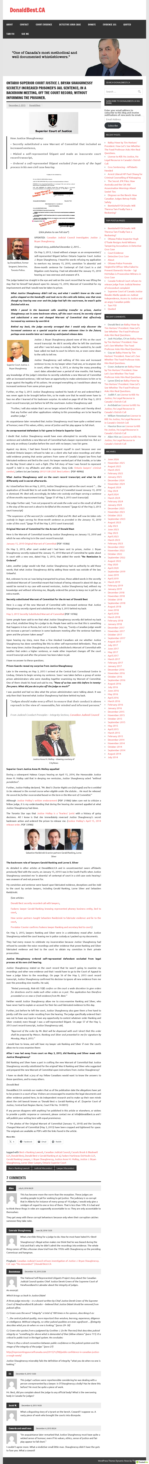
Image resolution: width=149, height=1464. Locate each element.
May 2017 (113, 652)
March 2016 (114, 701)
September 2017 (116, 637)
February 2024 (115, 501)
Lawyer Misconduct (65, 1168)
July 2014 (113, 757)
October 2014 (115, 746)
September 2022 (116, 557)
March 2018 (114, 616)
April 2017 (113, 655)
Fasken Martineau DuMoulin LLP (78, 1155)
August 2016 (114, 683)
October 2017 (115, 634)
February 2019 (115, 585)
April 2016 (113, 697)
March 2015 (114, 732)
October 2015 (115, 718)
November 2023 (116, 511)
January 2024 (115, 504)
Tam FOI (10, 33)
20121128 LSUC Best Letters (55, 471)
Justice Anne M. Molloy (67, 1159)
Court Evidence (44, 24)
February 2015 (115, 736)
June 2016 (113, 690)
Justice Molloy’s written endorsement (37, 800)
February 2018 (115, 620)
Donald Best (34, 105)
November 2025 (116, 462)
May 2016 (113, 694)
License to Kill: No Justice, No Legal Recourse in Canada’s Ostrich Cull (122, 160)
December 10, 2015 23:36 (35, 1271)
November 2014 (116, 743)
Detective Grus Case (70, 24)
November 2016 (116, 673)
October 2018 (115, 599)
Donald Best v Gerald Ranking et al (43, 1155)
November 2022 (116, 550)
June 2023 (113, 529)
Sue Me (25, 33)
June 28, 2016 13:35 (44, 1230)
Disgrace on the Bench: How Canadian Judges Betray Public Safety (120, 198)
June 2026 (113, 459)
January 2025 (115, 476)
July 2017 (113, 644)
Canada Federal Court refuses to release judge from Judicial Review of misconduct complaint (122, 284)
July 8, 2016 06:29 (25, 1188)
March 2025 (114, 469)
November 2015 (116, 715)
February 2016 (115, 704)
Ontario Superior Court (54, 1162)
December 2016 (116, 669)
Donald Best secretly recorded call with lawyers (35, 903)
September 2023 (116, 518)
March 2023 (114, 539)
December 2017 (116, 627)
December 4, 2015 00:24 (46, 1428)
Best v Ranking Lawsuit (31, 1152)
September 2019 (116, 571)
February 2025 (115, 473)
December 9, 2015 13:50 (26, 1373)
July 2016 (113, 687)
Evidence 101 (109, 24)
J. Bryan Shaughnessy (42, 1159)
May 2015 (113, 725)
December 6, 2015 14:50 (32, 1405)
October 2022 (115, 553)
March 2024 (114, 497)
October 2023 (115, 515)
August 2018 (114, 606)
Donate (92, 24)
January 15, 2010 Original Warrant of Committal (31, 543)
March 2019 (114, 581)
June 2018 (113, 609)
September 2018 (116, 602)
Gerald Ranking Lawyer (18, 1159)
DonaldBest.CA (27, 10)
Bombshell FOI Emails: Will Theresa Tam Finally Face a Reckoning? (119, 209)
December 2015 (116, 711)
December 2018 (116, 592)
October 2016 (115, 676)
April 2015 (113, 729)
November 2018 (116, 595)
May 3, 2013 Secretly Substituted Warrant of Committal (35, 613)
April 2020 (113, 567)
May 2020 (113, 564)
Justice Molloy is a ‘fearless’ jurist (55, 813)
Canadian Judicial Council (84, 714)
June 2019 (113, 574)
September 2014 (116, 750)
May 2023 (113, 532)
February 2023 (115, 543)
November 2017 (116, 630)
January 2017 (115, 666)
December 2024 (116, 480)
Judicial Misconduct (43, 1168)
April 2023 (113, 536)
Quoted (127, 24)
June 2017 (113, 648)
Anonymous (14, 1271)
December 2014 (116, 739)
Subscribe (113, 125)
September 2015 (116, 722)
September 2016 (116, 680)
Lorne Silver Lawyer (31, 1162)
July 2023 (113, 525)
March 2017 (114, 659)
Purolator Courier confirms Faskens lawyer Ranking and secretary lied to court (51, 927)
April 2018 (113, 613)
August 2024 (114, 487)
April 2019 (113, 578)
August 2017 (114, 641)
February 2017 (115, 662)
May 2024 (113, 490)
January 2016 (115, 708)
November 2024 (116, 483)
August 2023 (114, 522)
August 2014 (114, 753)
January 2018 (115, 623)
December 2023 (116, 508)
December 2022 (116, 546)
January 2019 (115, 588)
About (9, 24)
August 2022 (114, 560)
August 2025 (114, 466)
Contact (24, 24)
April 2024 (113, 494)
